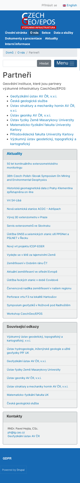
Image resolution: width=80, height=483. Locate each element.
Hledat (44, 63)
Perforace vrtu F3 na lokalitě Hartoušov (32, 297)
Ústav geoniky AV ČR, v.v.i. (30, 115)
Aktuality (51, 38)
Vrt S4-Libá (14, 200)
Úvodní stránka (16, 32)
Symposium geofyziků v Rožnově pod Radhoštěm (39, 305)
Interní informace (17, 44)
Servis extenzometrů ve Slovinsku (28, 225)
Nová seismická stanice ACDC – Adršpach (34, 209)
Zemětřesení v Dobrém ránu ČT (27, 263)
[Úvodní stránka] (38, 21)
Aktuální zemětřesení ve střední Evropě (32, 271)
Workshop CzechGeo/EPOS (24, 313)
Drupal (21, 470)
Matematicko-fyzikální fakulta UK (28, 395)
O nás (34, 32)
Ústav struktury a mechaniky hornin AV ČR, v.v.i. (37, 386)
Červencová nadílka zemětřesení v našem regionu (39, 288)
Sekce (46, 32)
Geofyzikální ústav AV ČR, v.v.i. (33, 96)
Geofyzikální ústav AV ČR (24, 436)
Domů (10, 52)
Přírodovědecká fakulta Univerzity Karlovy (42, 134)
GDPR (7, 458)
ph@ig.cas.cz (16, 432)
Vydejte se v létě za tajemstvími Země (31, 255)
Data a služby (63, 32)
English (71, 5)
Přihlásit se (49, 5)
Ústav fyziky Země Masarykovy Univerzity (42, 120)
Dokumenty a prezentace (23, 38)
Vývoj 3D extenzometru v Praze (27, 217)
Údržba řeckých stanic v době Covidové (32, 280)
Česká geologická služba (28, 101)
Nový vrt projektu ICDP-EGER (25, 246)
